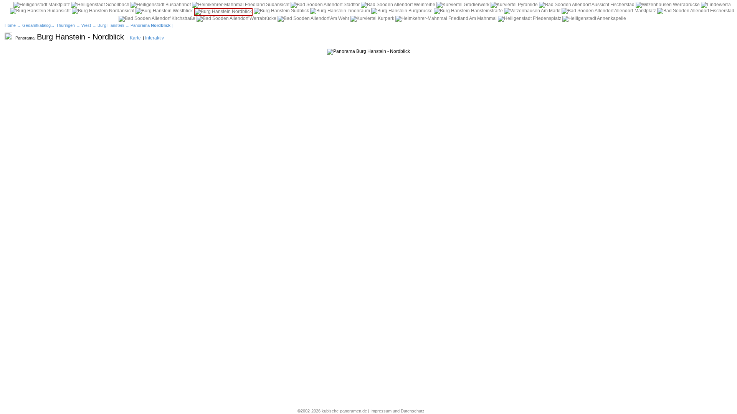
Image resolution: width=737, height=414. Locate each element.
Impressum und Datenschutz (397, 411)
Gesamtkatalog (36, 25)
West (86, 25)
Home (10, 25)
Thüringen (65, 25)
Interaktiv (154, 38)
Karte (135, 38)
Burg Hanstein (110, 25)
